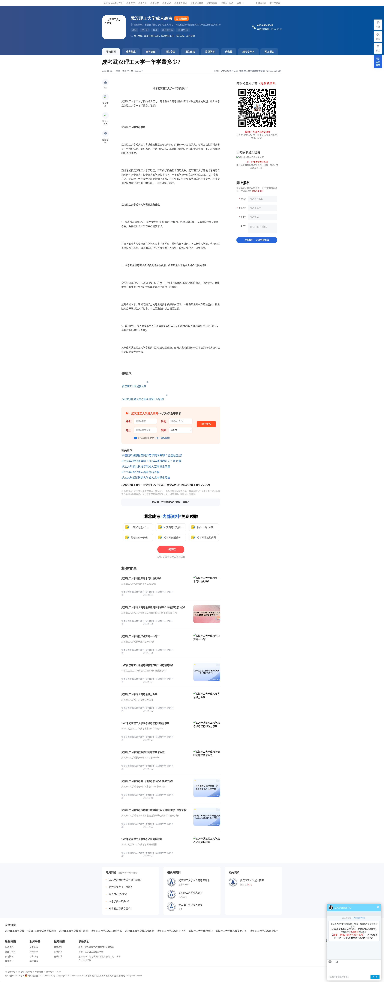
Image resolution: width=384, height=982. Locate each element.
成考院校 (130, 3)
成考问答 (166, 3)
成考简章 (131, 51)
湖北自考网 (10, 971)
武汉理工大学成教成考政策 (139, 931)
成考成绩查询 (196, 3)
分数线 (228, 51)
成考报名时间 (180, 3)
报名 (378, 50)
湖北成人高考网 (25, 971)
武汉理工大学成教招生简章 (73, 931)
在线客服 (378, 63)
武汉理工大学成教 (14, 931)
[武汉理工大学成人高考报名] (378, 46)
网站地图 (50, 971)
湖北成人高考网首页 (113, 3)
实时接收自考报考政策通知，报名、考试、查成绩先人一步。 (257, 165)
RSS (59, 971)
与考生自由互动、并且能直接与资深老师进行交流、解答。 (257, 135)
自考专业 (9, 961)
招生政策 (190, 51)
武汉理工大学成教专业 (201, 931)
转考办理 (34, 952)
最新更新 (39, 971)
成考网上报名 (227, 3)
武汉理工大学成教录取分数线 (106, 931)
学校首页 (111, 51)
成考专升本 (248, 51)
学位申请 (34, 961)
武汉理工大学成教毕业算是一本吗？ (171, 502)
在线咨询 (183, 19)
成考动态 (154, 3)
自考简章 (150, 51)
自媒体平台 (261, 3)
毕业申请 (34, 956)
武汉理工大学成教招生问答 (171, 931)
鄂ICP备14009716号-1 (14, 975)
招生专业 (170, 51)
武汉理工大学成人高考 (132, 71)
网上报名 (269, 51)
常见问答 (210, 51)
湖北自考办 (10, 952)
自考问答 (58, 952)
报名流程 (9, 947)
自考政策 (58, 947)
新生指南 (10, 941)
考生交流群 (275, 3)
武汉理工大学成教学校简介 (41, 931)
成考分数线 (212, 3)
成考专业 (142, 3)
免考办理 (34, 947)
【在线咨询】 (257, 191)
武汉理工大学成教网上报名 (264, 931)
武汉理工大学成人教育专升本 (231, 931)
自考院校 (9, 956)
